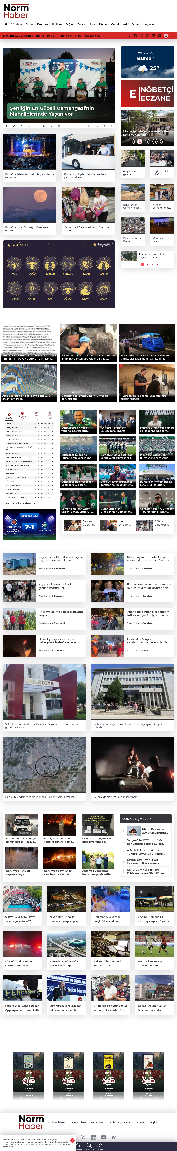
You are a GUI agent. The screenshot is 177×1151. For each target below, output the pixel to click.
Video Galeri (66, 35)
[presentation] (12, 1074)
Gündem (16, 24)
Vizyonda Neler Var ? (35, 1036)
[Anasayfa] (6, 24)
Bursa (29, 24)
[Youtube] (103, 1137)
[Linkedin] (93, 1137)
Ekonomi (42, 24)
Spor (92, 24)
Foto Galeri (51, 35)
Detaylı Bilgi (28, 1099)
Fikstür (78, 35)
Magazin (148, 24)
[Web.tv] (166, 35)
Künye (140, 1122)
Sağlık (69, 24)
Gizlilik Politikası (56, 1122)
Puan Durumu (92, 35)
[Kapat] (73, 1140)
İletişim (153, 1122)
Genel (115, 24)
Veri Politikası (98, 1122)
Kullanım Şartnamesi (121, 1122)
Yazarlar (38, 35)
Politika (57, 24)
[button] (6, 125)
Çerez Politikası (78, 1122)
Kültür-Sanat (131, 24)
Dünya (103, 24)
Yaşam (81, 24)
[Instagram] (83, 1137)
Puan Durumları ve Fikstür (20, 503)
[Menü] (172, 36)
